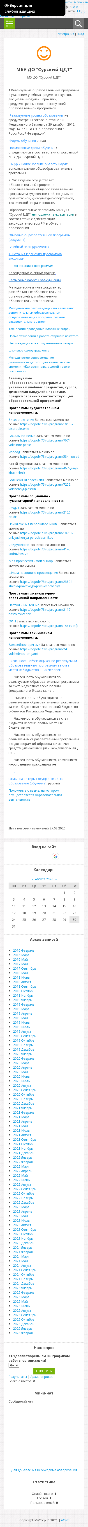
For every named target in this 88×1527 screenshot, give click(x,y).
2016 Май (20, 959)
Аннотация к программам (33, 266)
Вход (80, 34)
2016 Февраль (24, 950)
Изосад (14, 452)
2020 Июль (21, 1081)
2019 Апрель (22, 1013)
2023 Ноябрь (23, 1238)
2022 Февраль (24, 1162)
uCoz (65, 1520)
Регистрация (65, 34)
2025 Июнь (21, 1306)
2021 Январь (22, 1108)
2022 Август (22, 1184)
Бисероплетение (22, 419)
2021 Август (22, 1135)
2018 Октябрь (24, 991)
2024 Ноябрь (23, 1279)
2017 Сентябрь (24, 968)
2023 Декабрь (23, 1243)
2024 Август (22, 1265)
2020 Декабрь (23, 1103)
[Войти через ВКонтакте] (32, 856)
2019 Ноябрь (23, 1045)
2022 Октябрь (24, 1193)
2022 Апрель (22, 1171)
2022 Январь (22, 1157)
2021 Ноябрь (23, 1148)
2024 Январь (22, 1247)
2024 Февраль (24, 1252)
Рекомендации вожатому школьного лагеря (41, 343)
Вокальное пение (22, 436)
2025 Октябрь (24, 1319)
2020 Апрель (22, 1067)
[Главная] (44, 59)
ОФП (12, 621)
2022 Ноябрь (23, 1198)
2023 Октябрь (24, 1234)
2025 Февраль (24, 1292)
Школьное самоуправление (29, 350)
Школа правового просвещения (33, 572)
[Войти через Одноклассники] (63, 856)
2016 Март (21, 955)
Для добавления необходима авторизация (44, 1470)
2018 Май (20, 973)
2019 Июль (21, 1027)
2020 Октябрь (24, 1094)
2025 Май (20, 1301)
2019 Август (22, 1031)
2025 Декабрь (23, 1324)
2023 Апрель (22, 1211)
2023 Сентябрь (24, 1229)
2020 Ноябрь (23, 1099)
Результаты (18, 1376)
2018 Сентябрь (24, 986)
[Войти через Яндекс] (47, 856)
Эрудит (14, 508)
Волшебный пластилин (27, 480)
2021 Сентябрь (24, 1139)
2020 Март (21, 1063)
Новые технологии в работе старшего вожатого (44, 336)
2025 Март (21, 1297)
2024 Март (21, 1256)
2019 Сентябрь (24, 1036)
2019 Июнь (21, 1022)
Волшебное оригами (25, 644)
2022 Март (21, 1166)
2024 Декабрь (23, 1283)
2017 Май (20, 964)
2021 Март (21, 1117)
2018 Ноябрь (23, 995)
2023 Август (22, 1225)
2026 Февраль (24, 1333)
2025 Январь (22, 1288)
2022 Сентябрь (24, 1189)
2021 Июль (21, 1130)
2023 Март (21, 1207)
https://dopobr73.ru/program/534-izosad (49, 456)
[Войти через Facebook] (40, 856)
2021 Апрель (22, 1121)
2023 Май (20, 1216)
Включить (80, 2)
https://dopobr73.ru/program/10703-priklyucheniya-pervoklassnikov (41, 535)
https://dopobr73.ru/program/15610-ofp (49, 626)
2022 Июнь (21, 1180)
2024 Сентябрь (24, 1270)
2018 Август (22, 982)
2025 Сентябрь (24, 1315)
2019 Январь (22, 1000)
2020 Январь (22, 1054)
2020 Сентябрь (24, 1090)
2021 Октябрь (24, 1144)
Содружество (19, 545)
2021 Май (20, 1126)
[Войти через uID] (24, 856)
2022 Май (20, 1175)
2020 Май (20, 1072)
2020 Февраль (24, 1058)
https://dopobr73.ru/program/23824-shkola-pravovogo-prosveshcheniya (41, 583)
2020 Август (22, 1085)
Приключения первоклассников (33, 524)
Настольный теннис (24, 605)
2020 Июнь (21, 1076)
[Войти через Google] (55, 856)
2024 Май (20, 1261)
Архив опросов (41, 1376)
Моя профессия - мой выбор (31, 561)
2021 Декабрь (23, 1153)
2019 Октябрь (24, 1040)
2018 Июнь (21, 977)
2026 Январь (22, 1328)
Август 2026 (44, 879)
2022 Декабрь (23, 1202)
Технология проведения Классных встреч (39, 329)
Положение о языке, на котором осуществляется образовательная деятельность (36, 795)
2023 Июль (21, 1220)
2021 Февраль (24, 1112)
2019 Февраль (24, 1004)
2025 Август (22, 1310)
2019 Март (21, 1009)
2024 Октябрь (24, 1274)
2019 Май (20, 1018)
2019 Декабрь (23, 1049)
